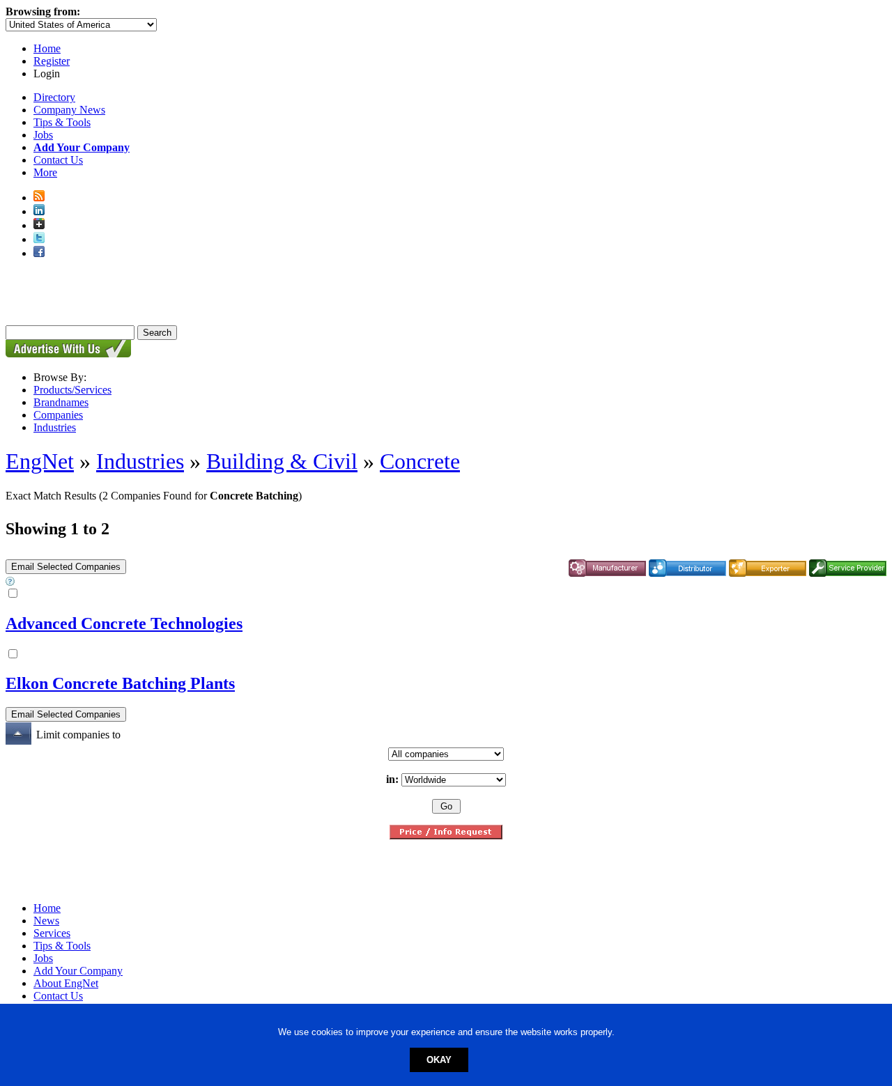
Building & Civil (281, 461)
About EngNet (65, 983)
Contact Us (58, 160)
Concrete (420, 461)
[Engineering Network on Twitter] (39, 239)
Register (51, 61)
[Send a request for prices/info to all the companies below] (446, 835)
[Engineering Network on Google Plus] (39, 225)
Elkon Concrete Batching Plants (120, 683)
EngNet (40, 461)
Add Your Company (78, 971)
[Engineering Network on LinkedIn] (39, 211)
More (45, 172)
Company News (69, 110)
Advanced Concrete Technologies (124, 623)
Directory (54, 97)
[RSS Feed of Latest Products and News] (39, 197)
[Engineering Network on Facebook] (39, 253)
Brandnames (61, 402)
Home (47, 48)
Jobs (43, 135)
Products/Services (72, 390)
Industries (54, 427)
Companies (58, 415)
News (46, 920)
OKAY (439, 1060)
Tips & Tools (62, 122)
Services (51, 933)
